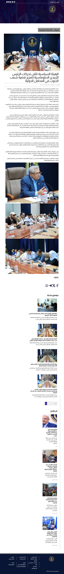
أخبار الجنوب (23, 559)
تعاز (36, 564)
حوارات (12, 557)
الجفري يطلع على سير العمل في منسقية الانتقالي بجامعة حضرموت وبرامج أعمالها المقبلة (51, 468)
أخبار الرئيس (34, 557)
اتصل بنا (57, 2)
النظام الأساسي (21, 564)
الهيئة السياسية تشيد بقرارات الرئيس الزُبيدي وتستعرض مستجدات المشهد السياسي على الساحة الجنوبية (43, 391)
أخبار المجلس (22, 557)
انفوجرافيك (11, 564)
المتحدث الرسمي (32, 562)
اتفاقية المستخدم (21, 566)
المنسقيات (11, 559)
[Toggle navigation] (55, 15)
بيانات (12, 562)
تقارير (24, 562)
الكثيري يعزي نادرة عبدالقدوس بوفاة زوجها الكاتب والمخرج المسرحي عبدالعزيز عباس (51, 432)
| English (52, 2)
